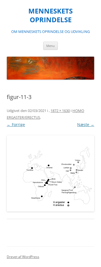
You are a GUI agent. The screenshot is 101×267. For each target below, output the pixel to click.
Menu (50, 46)
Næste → (85, 124)
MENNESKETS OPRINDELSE (50, 15)
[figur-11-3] (50, 173)
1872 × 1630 (60, 110)
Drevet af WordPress (23, 256)
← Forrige (16, 124)
